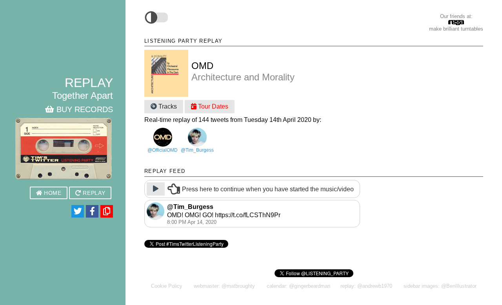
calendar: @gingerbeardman (298, 286)
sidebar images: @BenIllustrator (440, 286)
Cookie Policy (166, 286)
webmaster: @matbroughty (224, 286)
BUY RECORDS (83, 109)
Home (51, 193)
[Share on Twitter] (77, 211)
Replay (93, 193)
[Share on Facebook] (92, 211)
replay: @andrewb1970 (366, 286)
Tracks (167, 106)
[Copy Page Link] (106, 211)
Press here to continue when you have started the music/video (268, 189)
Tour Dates (212, 106)
